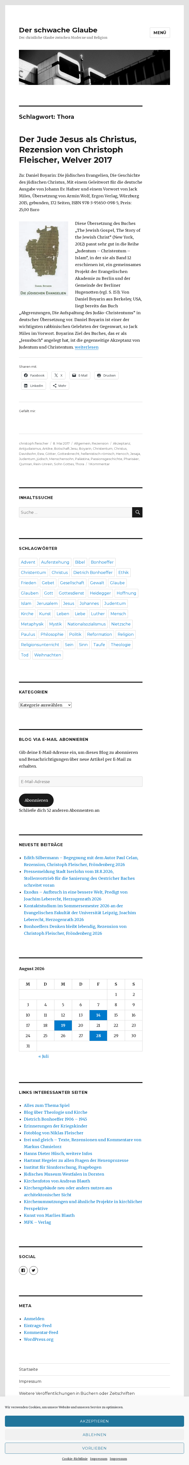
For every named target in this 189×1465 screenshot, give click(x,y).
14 (98, 1015)
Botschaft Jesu (66, 448)
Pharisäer (131, 459)
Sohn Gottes (64, 464)
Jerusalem (47, 603)
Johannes (89, 603)
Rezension (100, 443)
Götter (50, 454)
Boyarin (85, 448)
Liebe (80, 613)
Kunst (45, 613)
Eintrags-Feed (37, 1325)
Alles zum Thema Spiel (47, 1105)
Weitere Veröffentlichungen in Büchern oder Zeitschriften (77, 1393)
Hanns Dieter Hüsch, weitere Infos (58, 1153)
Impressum (98, 1459)
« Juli (43, 1056)
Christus (120, 448)
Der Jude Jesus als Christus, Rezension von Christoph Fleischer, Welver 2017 (77, 149)
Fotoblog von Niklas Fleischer (53, 1132)
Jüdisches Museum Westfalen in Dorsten (64, 1174)
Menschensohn (61, 459)
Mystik (55, 624)
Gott (48, 593)
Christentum (102, 448)
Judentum (27, 459)
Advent (28, 562)
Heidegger (100, 593)
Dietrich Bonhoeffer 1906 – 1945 (55, 1119)
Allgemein (82, 443)
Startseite (28, 1369)
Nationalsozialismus (86, 624)
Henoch (122, 454)
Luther (98, 613)
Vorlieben (94, 1448)
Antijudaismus (30, 448)
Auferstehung (55, 562)
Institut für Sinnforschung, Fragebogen (62, 1167)
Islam (26, 603)
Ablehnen (95, 1434)
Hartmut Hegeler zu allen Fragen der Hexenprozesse (76, 1160)
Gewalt (97, 583)
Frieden (28, 583)
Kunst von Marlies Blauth (49, 1215)
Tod (25, 655)
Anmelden (34, 1318)
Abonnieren (36, 800)
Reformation (99, 634)
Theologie (121, 644)
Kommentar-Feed (41, 1332)
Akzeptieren (94, 1421)
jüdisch (42, 459)
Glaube (117, 583)
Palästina (82, 459)
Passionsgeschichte (106, 459)
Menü (160, 32)
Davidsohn (27, 454)
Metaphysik (32, 624)
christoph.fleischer (33, 443)
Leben (63, 613)
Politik (75, 634)
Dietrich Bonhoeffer (93, 572)
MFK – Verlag (37, 1222)
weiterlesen (86, 347)
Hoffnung (126, 593)
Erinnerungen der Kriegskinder (55, 1126)
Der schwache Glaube (58, 30)
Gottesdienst (71, 593)
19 (63, 1025)
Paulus (28, 634)
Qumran (25, 464)
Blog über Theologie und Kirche (55, 1112)
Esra (40, 454)
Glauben (29, 593)
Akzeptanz (121, 443)
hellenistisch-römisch (97, 454)
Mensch (118, 613)
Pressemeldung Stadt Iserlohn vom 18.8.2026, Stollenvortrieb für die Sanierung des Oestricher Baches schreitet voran (79, 878)
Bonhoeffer (102, 562)
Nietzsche (121, 624)
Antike (47, 448)
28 (98, 1035)
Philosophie (52, 634)
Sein (69, 644)
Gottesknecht (68, 454)
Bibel (80, 562)
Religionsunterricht (40, 644)
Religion (126, 634)
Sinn (83, 644)
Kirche (27, 613)
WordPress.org (38, 1339)
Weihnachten (47, 655)
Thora (79, 464)
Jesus (68, 603)
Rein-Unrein (42, 464)
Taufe (99, 644)
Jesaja (135, 454)
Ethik (123, 572)
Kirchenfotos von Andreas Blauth (57, 1181)
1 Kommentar (99, 464)
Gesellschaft (72, 583)
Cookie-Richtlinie (75, 1459)
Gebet (48, 583)
